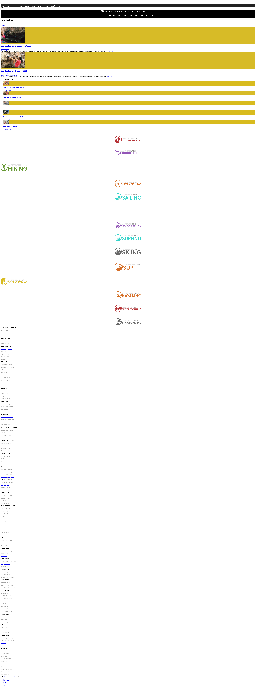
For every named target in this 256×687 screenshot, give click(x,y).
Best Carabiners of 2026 (10, 126)
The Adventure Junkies (10, 677)
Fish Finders (9, 377)
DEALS (127, 11)
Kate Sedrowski (5, 49)
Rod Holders (7, 380)
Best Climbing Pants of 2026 (11, 107)
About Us (5, 679)
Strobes (7, 333)
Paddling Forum (4, 543)
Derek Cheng (6, 119)
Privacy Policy (6, 681)
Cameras (2, 330)
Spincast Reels (6, 382)
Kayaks (2, 377)
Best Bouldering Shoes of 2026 (14, 71)
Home (2, 24)
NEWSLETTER (146, 11)
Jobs (4, 685)
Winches (6, 341)
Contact (5, 683)
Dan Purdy (6, 109)
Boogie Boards (4, 409)
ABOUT (111, 11)
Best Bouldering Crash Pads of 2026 (16, 46)
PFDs (5, 377)
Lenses (6, 330)
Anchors (2, 341)
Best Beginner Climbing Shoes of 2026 (14, 87)
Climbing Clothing (12, 75)
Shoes (7, 343)
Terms (4, 682)
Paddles (2, 380)
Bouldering (4, 50)
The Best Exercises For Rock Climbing (14, 116)
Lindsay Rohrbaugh (6, 74)
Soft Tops (3, 406)
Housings (3, 333)
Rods (2, 382)
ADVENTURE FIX (136, 11)
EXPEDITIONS (119, 11)
